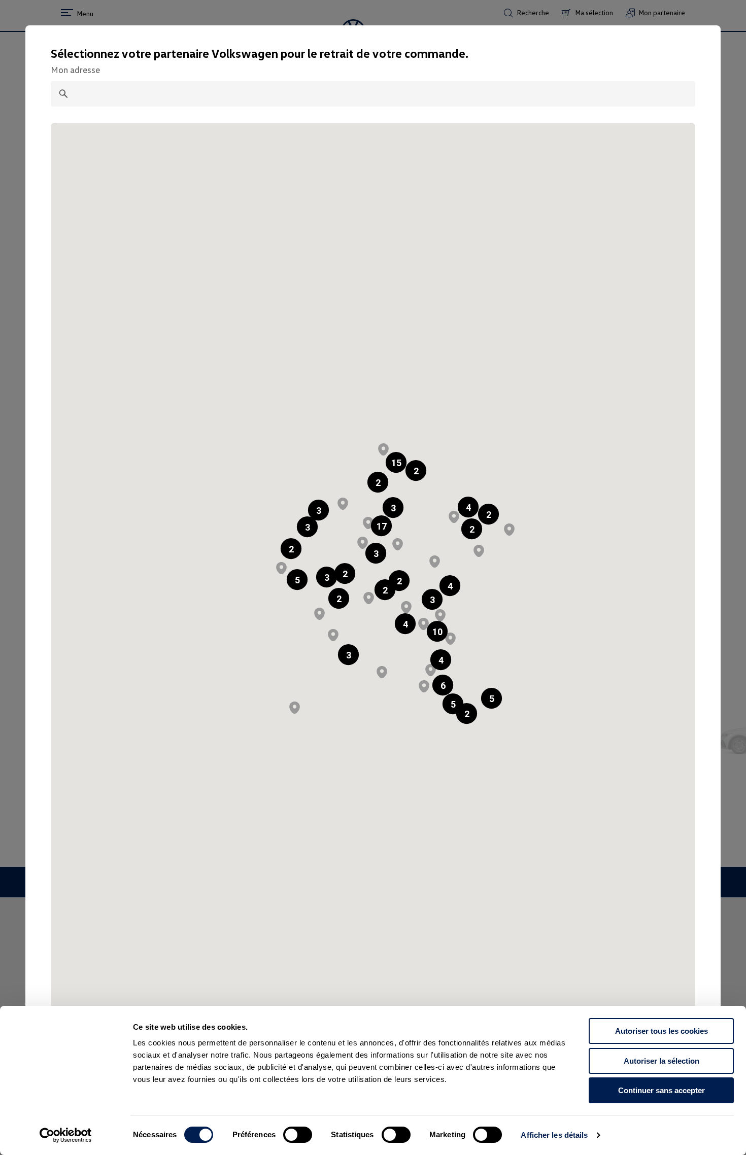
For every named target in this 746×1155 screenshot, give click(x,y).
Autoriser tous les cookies (661, 1031)
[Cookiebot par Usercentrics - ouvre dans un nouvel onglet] (65, 1135)
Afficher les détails (554, 1135)
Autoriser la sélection (661, 1061)
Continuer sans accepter (661, 1090)
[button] (377, 482)
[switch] (297, 1135)
